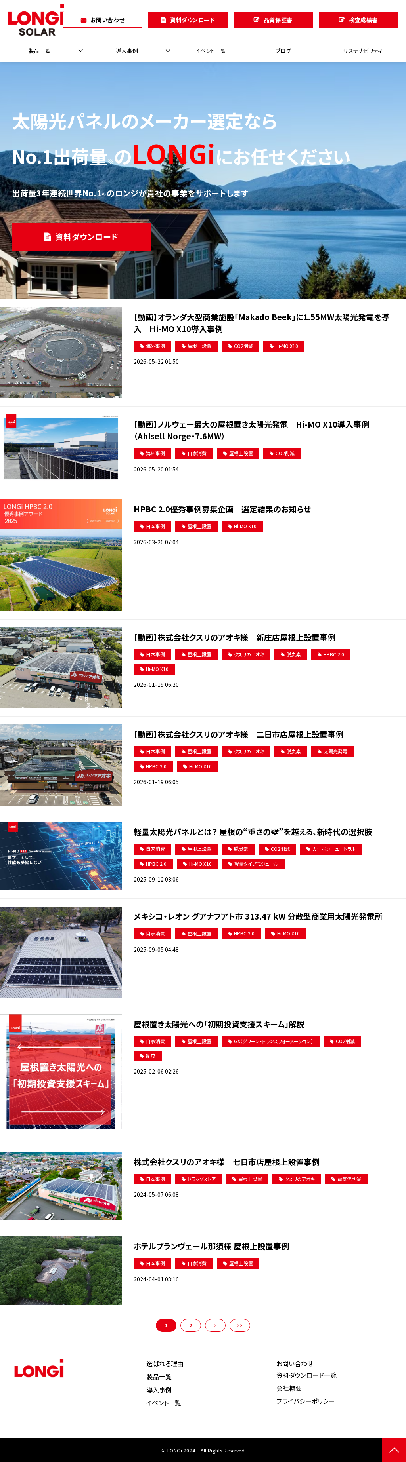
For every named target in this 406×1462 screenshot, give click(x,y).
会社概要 (289, 1388)
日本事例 (155, 526)
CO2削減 (243, 345)
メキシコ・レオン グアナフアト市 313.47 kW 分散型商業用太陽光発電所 (258, 916)
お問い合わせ (107, 20)
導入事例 (127, 51)
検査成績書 (363, 20)
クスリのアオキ (249, 654)
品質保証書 (278, 20)
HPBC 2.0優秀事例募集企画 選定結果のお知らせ (222, 509)
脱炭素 (294, 654)
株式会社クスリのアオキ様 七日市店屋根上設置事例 (227, 1161)
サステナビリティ (362, 51)
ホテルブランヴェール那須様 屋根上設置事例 (211, 1246)
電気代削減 (349, 1178)
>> (240, 1325)
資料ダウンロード (192, 20)
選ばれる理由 (165, 1363)
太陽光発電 (335, 751)
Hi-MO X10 (287, 345)
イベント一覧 (210, 51)
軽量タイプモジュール (256, 863)
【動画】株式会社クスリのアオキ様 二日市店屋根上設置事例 (238, 734)
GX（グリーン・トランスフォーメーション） (273, 1041)
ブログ (283, 51)
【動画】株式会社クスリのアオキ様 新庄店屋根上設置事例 (234, 637)
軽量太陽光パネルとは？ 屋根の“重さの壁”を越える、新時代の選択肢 (253, 831)
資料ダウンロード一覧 (306, 1375)
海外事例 (155, 345)
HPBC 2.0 (334, 654)
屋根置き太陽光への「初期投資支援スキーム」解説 (219, 1024)
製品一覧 (40, 51)
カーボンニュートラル (334, 848)
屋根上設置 (199, 345)
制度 (150, 1055)
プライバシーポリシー (305, 1401)
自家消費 (197, 453)
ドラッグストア (202, 1178)
